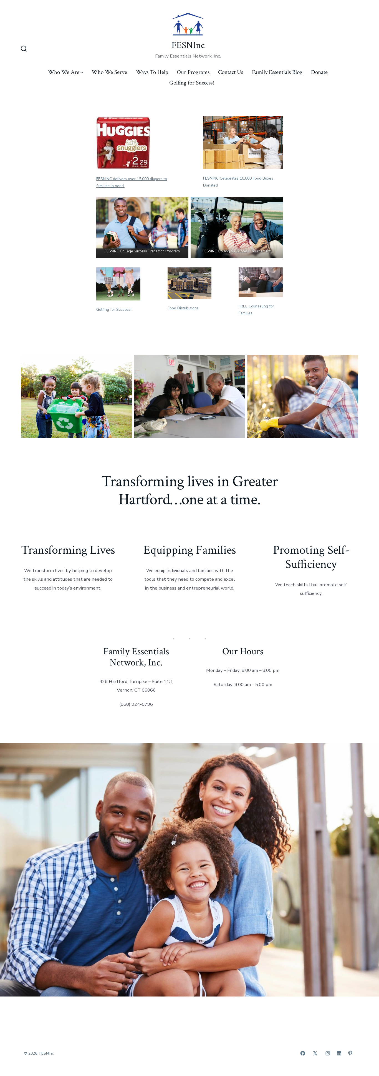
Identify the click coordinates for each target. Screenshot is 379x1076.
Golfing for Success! (191, 82)
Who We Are (63, 72)
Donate (319, 72)
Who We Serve (109, 72)
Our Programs (193, 72)
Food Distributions (183, 308)
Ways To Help (152, 72)
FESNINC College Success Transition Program (142, 251)
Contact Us (230, 72)
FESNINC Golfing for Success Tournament (237, 251)
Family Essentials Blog (277, 72)
